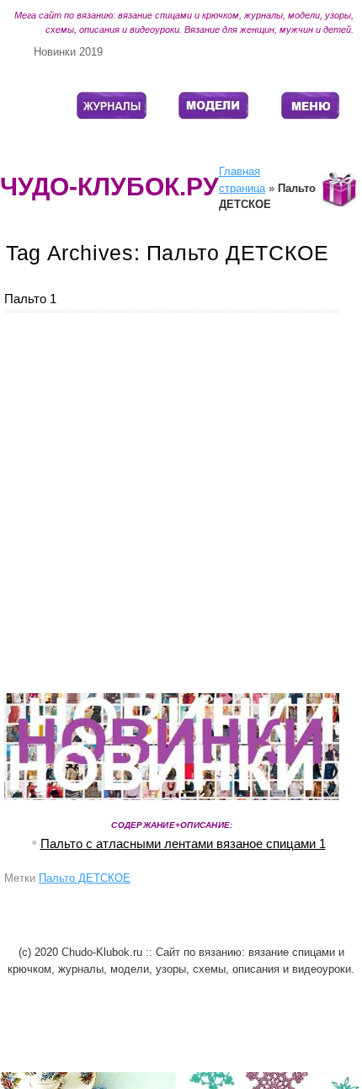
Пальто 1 (30, 298)
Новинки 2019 (68, 51)
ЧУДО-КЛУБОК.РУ (109, 186)
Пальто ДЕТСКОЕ (84, 878)
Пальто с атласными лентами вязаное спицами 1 (183, 843)
